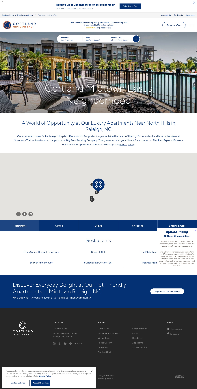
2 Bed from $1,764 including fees (113, 22)
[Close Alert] (194, 2)
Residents (178, 15)
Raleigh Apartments (25, 15)
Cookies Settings (18, 383)
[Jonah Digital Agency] (178, 376)
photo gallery (126, 144)
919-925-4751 (60, 328)
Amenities (103, 347)
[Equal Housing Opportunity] (54, 343)
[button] (2, 1)
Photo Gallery (105, 342)
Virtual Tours (104, 338)
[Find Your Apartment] (136, 38)
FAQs (135, 333)
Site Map (110, 378)
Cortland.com (8, 15)
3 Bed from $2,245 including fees (98, 25)
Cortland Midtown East (48, 15)
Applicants (190, 15)
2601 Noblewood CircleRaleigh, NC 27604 (65, 335)
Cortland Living (105, 352)
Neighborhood (139, 328)
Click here (81, 8)
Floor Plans (103, 328)
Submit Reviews (97, 378)
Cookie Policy (45, 376)
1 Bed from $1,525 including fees (83, 22)
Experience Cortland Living (167, 291)
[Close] (92, 371)
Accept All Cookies (41, 383)
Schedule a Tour (130, 6)
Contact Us (166, 15)
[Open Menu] (192, 25)
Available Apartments (108, 333)
